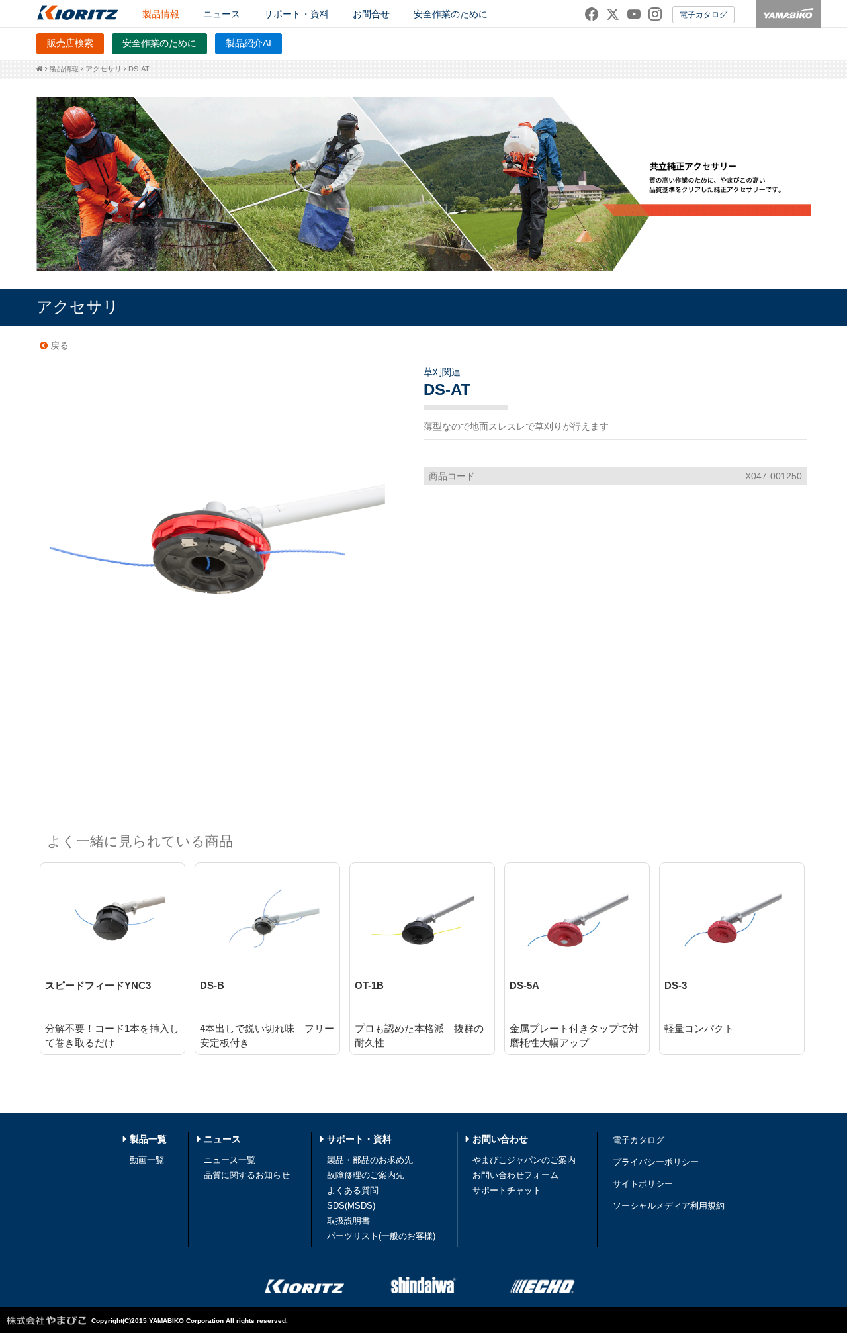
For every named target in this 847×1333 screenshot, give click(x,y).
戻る (58, 345)
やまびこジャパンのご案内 (524, 1160)
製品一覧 (148, 1139)
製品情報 (64, 69)
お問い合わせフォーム (515, 1175)
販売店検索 (70, 43)
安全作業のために (451, 14)
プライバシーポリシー (656, 1162)
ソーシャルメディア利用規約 (669, 1206)
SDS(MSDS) (351, 1206)
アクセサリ (103, 69)
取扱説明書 (348, 1221)
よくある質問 (353, 1190)
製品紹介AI (248, 43)
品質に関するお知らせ (247, 1175)
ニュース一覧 (229, 1160)
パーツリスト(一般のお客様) (381, 1236)
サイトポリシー (643, 1184)
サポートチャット (506, 1190)
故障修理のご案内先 (365, 1175)
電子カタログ (703, 14)
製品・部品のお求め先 (370, 1160)
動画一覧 (147, 1160)
